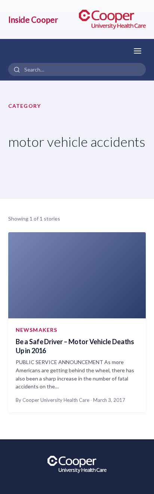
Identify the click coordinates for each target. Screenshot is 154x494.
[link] (112, 19)
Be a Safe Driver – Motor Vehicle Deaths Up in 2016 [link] (75, 346)
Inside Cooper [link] (33, 20)
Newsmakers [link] (36, 330)
